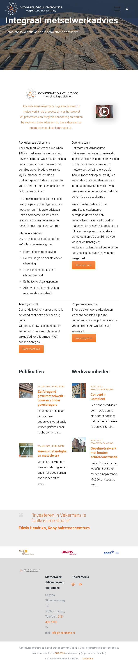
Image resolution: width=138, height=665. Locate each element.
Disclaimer (88, 658)
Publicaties (31, 372)
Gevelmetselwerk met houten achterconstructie (104, 452)
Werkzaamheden (91, 372)
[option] (42, 432)
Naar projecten (83, 338)
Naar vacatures (31, 349)
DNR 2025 (60, 653)
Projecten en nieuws (102, 389)
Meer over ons (83, 265)
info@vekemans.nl (63, 633)
